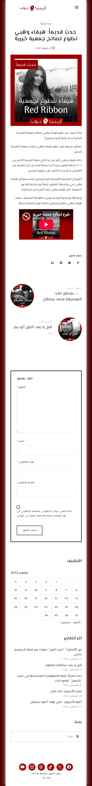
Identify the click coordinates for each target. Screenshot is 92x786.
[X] (60, 767)
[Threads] (41, 767)
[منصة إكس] (69, 263)
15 (56, 599)
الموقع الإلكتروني (25, 482)
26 (15, 607)
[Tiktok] (50, 767)
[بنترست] (61, 263)
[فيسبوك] (78, 263)
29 (56, 616)
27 (76, 616)
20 (76, 607)
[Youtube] (22, 767)
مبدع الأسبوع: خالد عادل (66, 691)
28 (66, 616)
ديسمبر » (65, 622)
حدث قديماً (46, 24)
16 (46, 599)
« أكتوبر (77, 622)
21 (66, 607)
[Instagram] (32, 767)
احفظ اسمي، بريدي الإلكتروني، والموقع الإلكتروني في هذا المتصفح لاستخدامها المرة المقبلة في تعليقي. (44, 514)
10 (36, 590)
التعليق (21, 387)
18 (25, 599)
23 (46, 607)
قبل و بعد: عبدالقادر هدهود (63, 665)
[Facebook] (69, 767)
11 (26, 590)
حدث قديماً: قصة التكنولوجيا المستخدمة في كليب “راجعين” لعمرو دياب (49, 678)
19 (15, 599)
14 (66, 599)
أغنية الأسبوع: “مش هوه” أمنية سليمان (56, 702)
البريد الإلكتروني (25, 462)
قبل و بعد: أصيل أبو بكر (46, 328)
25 (25, 607)
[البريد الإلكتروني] (52, 263)
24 (35, 607)
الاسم (20, 441)
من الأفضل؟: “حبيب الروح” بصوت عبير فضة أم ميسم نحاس (48, 652)
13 (76, 599)
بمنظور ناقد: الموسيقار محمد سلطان (46, 295)
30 (46, 616)
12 (15, 590)
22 (56, 607)
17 (36, 599)
